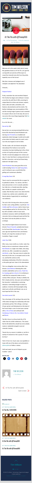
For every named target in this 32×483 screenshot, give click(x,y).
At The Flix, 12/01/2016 (9, 410)
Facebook (24, 475)
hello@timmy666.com (11, 475)
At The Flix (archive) (12, 40)
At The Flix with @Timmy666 (16, 37)
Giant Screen (22, 391)
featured (26, 40)
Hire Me (16, 469)
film (12, 42)
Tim (4, 40)
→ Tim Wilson (17, 374)
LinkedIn (19, 475)
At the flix (21, 40)
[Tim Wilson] (15, 11)
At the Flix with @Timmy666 (11, 441)
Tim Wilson (17, 42)
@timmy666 (5, 345)
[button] (12, 59)
